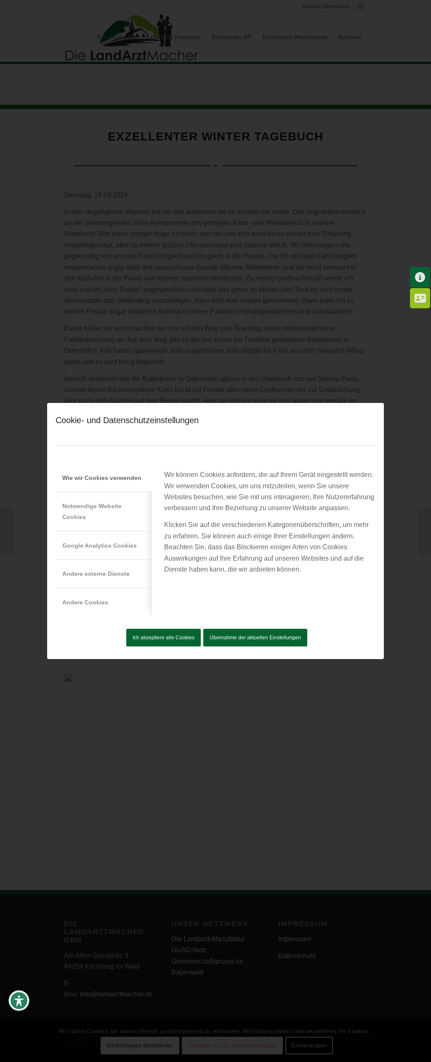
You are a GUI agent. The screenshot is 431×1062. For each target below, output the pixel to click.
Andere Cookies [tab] (85, 602)
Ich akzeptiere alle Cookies (163, 638)
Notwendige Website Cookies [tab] (92, 511)
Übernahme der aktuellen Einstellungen (255, 638)
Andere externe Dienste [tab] (96, 573)
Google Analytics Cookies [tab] (99, 545)
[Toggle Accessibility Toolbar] (19, 1000)
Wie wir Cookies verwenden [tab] (101, 477)
